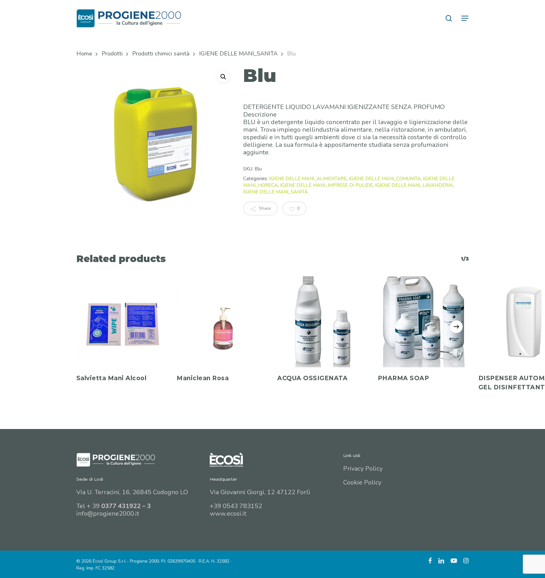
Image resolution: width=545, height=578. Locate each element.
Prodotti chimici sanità (161, 53)
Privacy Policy (363, 468)
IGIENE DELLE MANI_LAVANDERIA (414, 185)
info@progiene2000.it (107, 513)
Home (84, 53)
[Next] (456, 326)
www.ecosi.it (228, 513)
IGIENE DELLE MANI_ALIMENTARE (308, 178)
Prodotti (112, 53)
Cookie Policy (362, 482)
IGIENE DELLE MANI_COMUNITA (385, 178)
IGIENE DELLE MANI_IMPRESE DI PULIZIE (326, 185)
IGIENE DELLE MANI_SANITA (238, 53)
